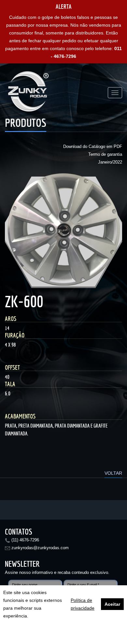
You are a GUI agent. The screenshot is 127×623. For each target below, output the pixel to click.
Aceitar (112, 604)
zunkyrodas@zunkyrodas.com (40, 547)
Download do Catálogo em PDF (92, 146)
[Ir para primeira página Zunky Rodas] (29, 93)
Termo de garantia (105, 154)
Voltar (113, 473)
